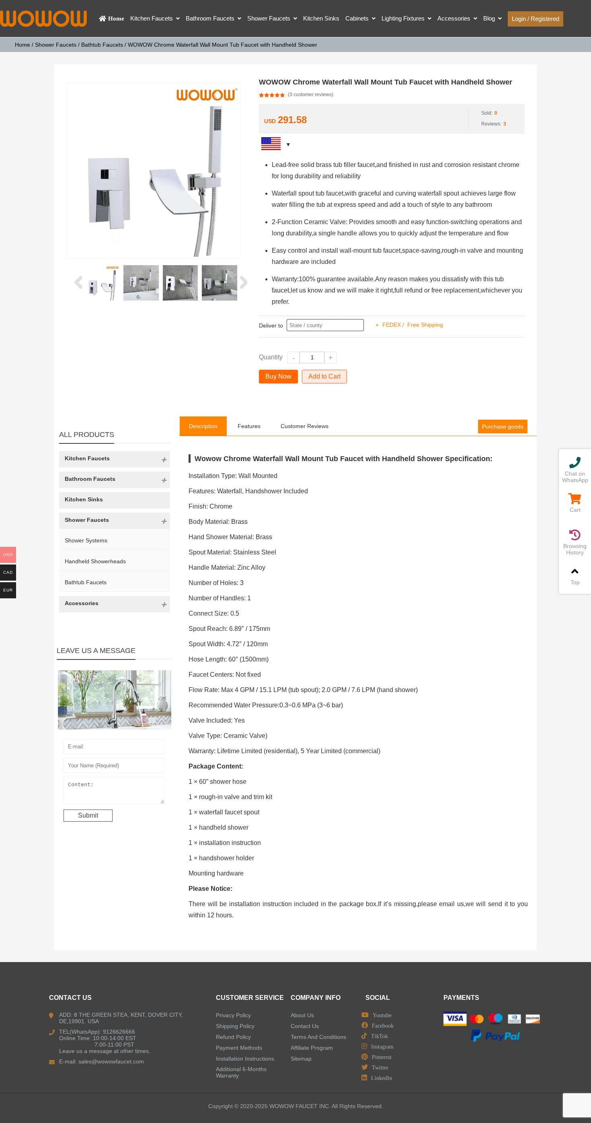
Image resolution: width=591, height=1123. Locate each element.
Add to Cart (324, 376)
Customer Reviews (304, 426)
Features (249, 426)
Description (203, 426)
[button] (77, 283)
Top (575, 582)
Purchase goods (502, 426)
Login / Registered (535, 18)
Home (22, 44)
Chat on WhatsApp (575, 476)
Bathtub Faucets (102, 44)
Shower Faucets (55, 44)
